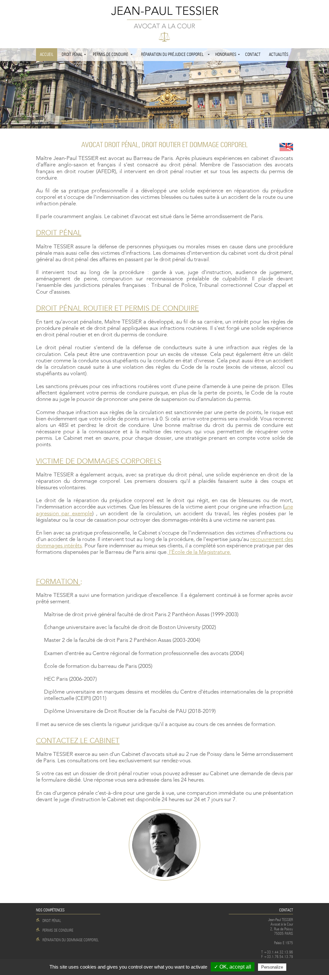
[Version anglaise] (286, 147)
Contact (253, 54)
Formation (58, 582)
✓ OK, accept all (232, 967)
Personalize (272, 967)
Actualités (279, 54)
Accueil (46, 54)
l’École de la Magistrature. (199, 552)
